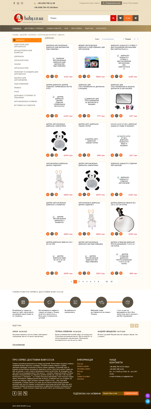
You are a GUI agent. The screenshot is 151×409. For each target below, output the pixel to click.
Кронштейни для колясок (23, 51)
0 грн (128, 18)
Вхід (125, 3)
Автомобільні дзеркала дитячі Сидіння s (57, 164)
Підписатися (131, 393)
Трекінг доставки (83, 376)
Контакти (101, 28)
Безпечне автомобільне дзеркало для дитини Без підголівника (57, 47)
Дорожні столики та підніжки (25, 96)
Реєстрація (133, 3)
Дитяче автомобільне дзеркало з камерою (56, 204)
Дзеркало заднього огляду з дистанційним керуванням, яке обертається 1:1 (124, 47)
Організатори (21, 60)
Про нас (80, 363)
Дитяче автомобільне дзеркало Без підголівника (90, 243)
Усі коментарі (18, 345)
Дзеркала (19, 56)
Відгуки (89, 28)
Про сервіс (76, 28)
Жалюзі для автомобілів (20, 79)
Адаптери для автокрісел (21, 45)
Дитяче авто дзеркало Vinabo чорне (88, 125)
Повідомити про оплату (89, 3)
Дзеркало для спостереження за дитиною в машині (91, 86)
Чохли (17, 64)
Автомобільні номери (25, 101)
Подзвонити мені (112, 3)
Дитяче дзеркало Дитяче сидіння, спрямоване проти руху (59, 86)
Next (137, 326)
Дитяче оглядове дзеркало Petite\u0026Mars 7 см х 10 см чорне (123, 243)
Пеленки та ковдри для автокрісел (26, 73)
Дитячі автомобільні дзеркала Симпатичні (56, 125)
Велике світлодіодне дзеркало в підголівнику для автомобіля (91, 47)
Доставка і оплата (34, 28)
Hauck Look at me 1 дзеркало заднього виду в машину (124, 125)
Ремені (17, 88)
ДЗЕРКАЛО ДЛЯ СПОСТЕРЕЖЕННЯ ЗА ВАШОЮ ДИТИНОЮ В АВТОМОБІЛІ (123, 86)
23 (111, 281)
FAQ (66, 28)
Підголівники (21, 84)
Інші (16, 92)
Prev (132, 326)
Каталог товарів (83, 366)
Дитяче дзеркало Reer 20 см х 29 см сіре (59, 243)
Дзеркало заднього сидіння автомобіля (124, 164)
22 (107, 281)
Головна (16, 28)
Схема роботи (54, 28)
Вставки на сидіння (24, 105)
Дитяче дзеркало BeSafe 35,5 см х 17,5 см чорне (123, 204)
